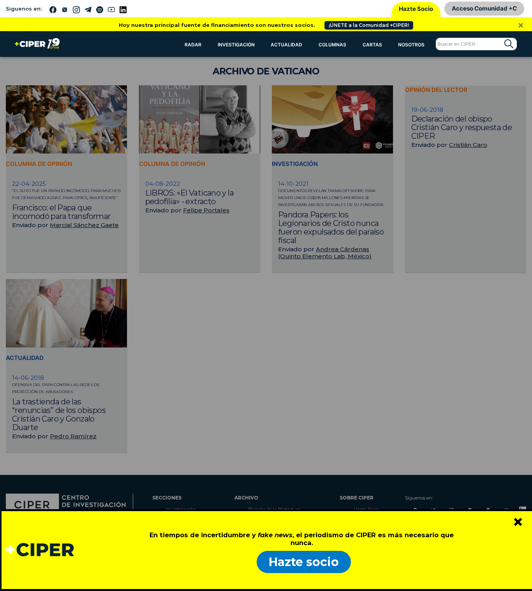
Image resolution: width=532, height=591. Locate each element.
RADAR (193, 45)
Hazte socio (304, 562)
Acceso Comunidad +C (484, 8)
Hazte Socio (416, 8)
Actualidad (286, 45)
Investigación (236, 45)
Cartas (372, 45)
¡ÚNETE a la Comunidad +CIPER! (369, 25)
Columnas (332, 45)
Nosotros (411, 45)
